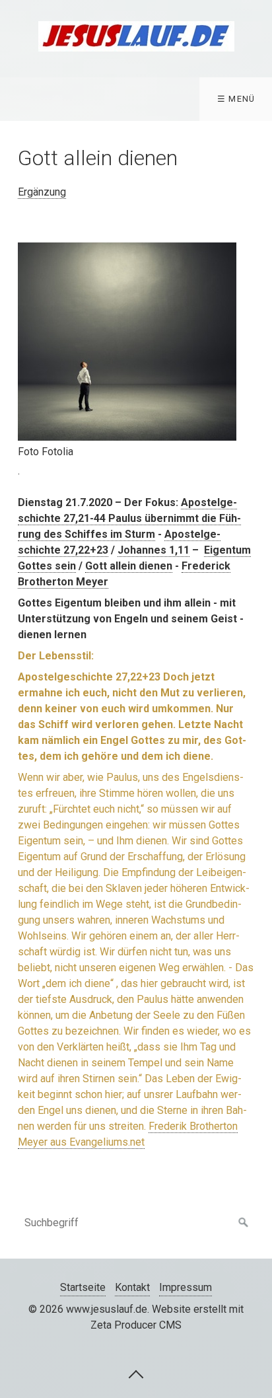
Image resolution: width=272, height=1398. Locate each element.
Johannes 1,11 (153, 550)
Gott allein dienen (128, 566)
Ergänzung (42, 192)
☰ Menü (236, 99)
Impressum (185, 1287)
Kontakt (132, 1287)
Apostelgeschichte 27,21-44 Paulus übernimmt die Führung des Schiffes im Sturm (129, 518)
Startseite (83, 1287)
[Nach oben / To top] (136, 1373)
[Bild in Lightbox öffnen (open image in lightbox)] (127, 341)
